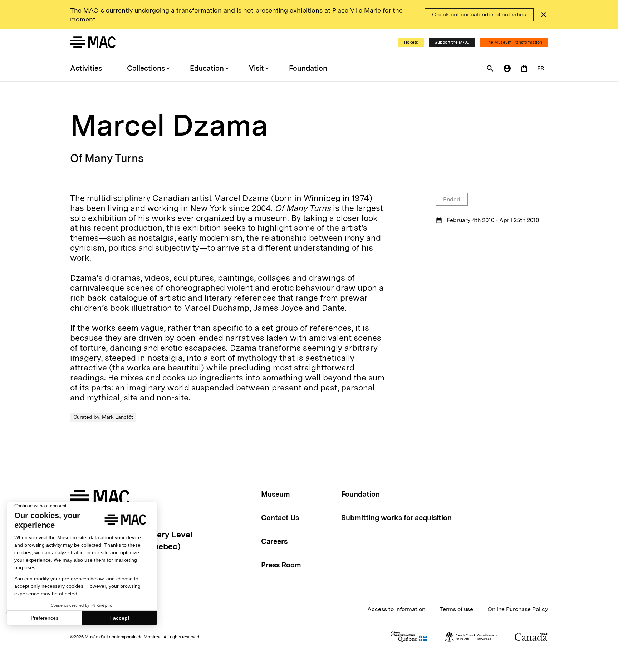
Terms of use (456, 609)
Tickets (410, 42)
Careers (274, 541)
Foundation (308, 68)
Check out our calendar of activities (479, 14)
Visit (256, 68)
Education (207, 68)
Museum (275, 494)
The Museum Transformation (514, 42)
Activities (86, 68)
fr (540, 68)
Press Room (281, 565)
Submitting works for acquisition (396, 517)
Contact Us (280, 517)
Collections (146, 68)
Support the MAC (452, 42)
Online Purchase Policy (517, 609)
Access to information (396, 609)
